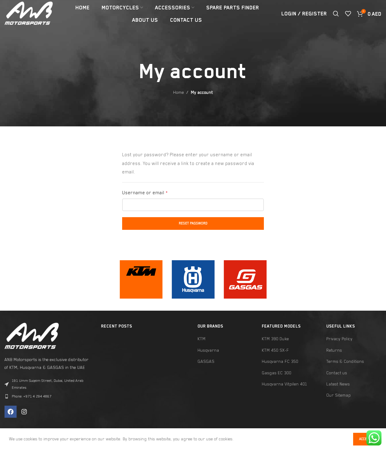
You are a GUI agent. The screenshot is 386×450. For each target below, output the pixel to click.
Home (178, 92)
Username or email (145, 192)
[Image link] (141, 278)
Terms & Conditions (345, 361)
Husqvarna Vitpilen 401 (284, 384)
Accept (365, 439)
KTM (202, 338)
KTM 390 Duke (275, 338)
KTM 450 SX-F (275, 350)
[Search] (336, 14)
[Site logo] (29, 13)
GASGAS (206, 361)
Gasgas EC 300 (276, 372)
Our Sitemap (338, 395)
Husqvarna (208, 350)
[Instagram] (24, 412)
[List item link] (48, 396)
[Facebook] (11, 412)
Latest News (338, 384)
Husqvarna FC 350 (280, 361)
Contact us (336, 372)
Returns (334, 350)
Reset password (193, 223)
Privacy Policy (339, 338)
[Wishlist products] (348, 14)
